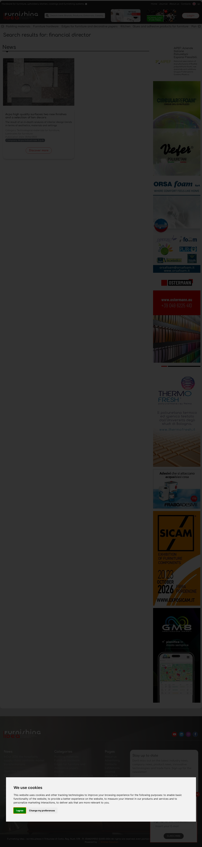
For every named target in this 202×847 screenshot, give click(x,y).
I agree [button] (19, 810)
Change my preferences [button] (42, 810)
